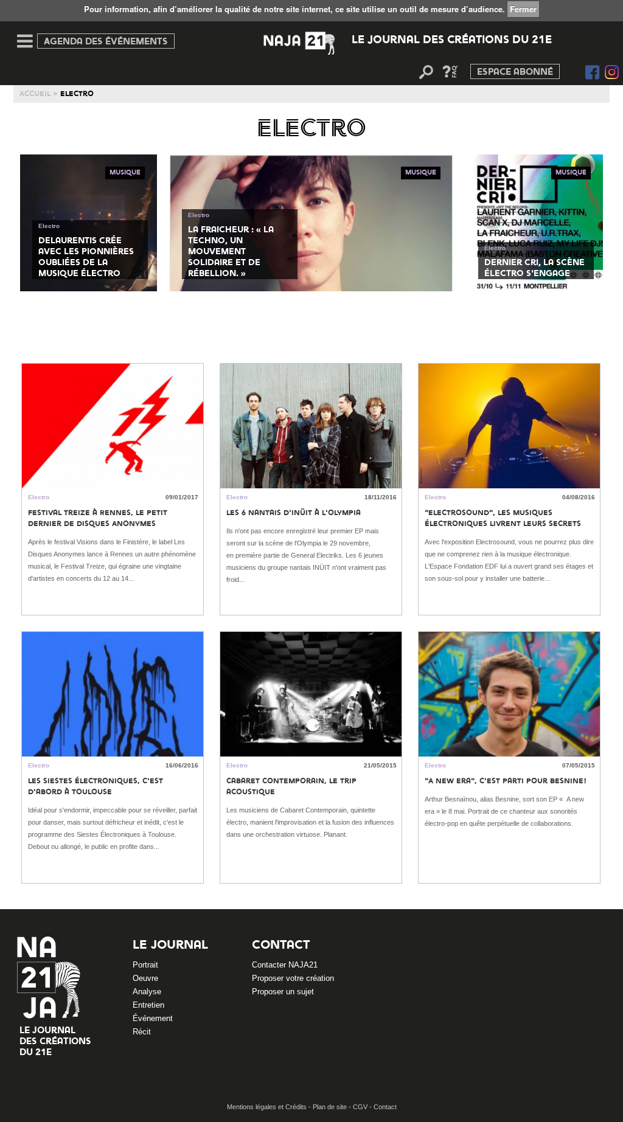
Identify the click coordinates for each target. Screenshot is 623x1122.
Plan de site (331, 1106)
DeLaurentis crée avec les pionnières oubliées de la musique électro (86, 257)
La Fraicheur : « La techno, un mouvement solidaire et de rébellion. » (231, 252)
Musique (125, 173)
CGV (361, 1106)
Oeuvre (145, 978)
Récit (142, 1031)
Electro (49, 226)
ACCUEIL (34, 94)
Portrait (145, 964)
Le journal (170, 946)
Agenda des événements (106, 42)
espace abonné (515, 72)
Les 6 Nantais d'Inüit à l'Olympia (293, 513)
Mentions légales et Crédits (267, 1106)
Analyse (147, 991)
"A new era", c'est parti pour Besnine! (505, 781)
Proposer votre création (293, 978)
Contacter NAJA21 (285, 964)
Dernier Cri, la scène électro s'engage (534, 268)
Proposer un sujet (283, 991)
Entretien (148, 1004)
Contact (281, 946)
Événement (153, 1018)
